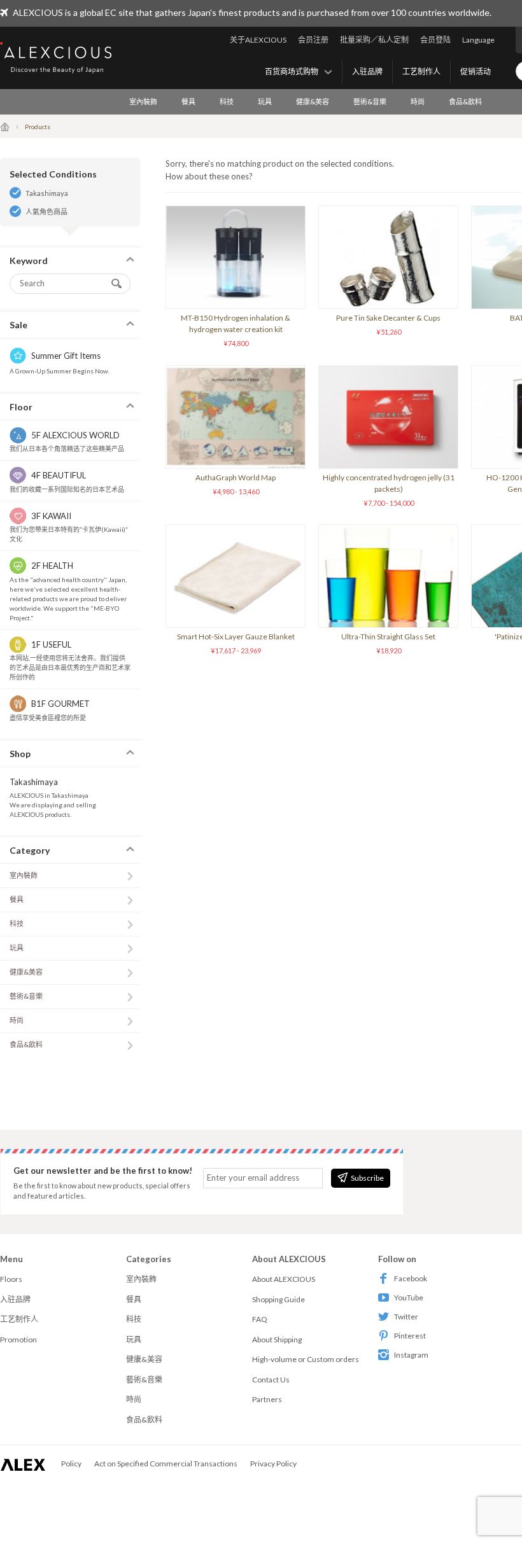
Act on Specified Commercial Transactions (165, 1463)
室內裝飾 (143, 101)
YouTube (408, 1297)
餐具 (188, 101)
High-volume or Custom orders (305, 1359)
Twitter (406, 1316)
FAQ (259, 1319)
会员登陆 (435, 40)
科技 (227, 101)
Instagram (411, 1355)
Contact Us (271, 1379)
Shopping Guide (278, 1299)
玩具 (265, 101)
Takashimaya (46, 193)
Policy (71, 1463)
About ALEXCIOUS (283, 1279)
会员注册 (313, 40)
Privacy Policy (273, 1463)
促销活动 (475, 71)
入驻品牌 (367, 71)
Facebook (410, 1278)
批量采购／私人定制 (374, 40)
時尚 (418, 101)
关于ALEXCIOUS (258, 40)
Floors (11, 1279)
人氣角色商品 (46, 211)
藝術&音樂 (369, 101)
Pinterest (410, 1335)
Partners (267, 1399)
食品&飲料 (465, 101)
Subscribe (367, 1178)
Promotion (18, 1339)
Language (478, 40)
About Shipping (277, 1339)
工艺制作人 (421, 71)
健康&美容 (312, 101)
